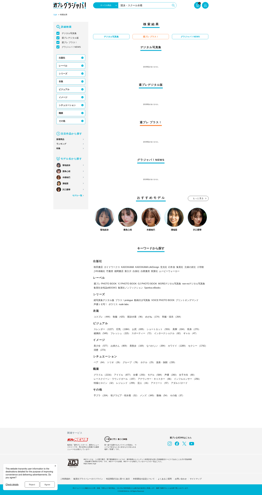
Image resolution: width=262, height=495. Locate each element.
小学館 (200, 267)
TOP (55, 15)
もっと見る (198, 198)
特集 (58, 148)
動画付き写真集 (142, 300)
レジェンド (126, 383)
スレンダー (104, 329)
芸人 (144, 383)
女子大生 (187, 374)
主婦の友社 (190, 267)
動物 (163, 395)
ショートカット (159, 329)
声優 (171, 374)
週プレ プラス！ (69, 42)
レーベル (63, 65)
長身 (193, 329)
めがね (153, 316)
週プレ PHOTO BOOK (105, 283)
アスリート (160, 383)
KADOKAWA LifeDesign (147, 267)
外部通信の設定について (144, 479)
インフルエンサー (187, 379)
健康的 (101, 333)
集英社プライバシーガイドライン (88, 479)
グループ (131, 362)
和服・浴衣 (172, 316)
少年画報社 (99, 271)
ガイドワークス (112, 267)
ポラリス (113, 304)
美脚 (179, 329)
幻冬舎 (171, 267)
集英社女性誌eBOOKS (105, 287)
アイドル (123, 374)
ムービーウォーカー (169, 271)
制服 (119, 316)
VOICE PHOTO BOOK (163, 300)
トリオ (114, 362)
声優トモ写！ (100, 304)
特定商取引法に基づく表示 (118, 479)
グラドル (103, 374)
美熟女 (137, 345)
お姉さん (119, 345)
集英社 (179, 267)
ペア (100, 362)
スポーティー (142, 333)
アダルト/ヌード (179, 383)
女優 (139, 374)
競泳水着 (135, 316)
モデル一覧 (77, 195)
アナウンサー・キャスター (155, 379)
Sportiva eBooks (152, 287)
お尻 (138, 329)
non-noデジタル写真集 (193, 283)
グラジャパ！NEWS (71, 47)
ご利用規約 (65, 479)
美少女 (101, 345)
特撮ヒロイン (104, 383)
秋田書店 (98, 267)
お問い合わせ (181, 479)
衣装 (61, 81)
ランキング (61, 144)
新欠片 (128, 271)
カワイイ (177, 345)
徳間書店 (118, 271)
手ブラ (101, 395)
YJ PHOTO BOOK (127, 283)
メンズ (147, 395)
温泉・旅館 (166, 362)
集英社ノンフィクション (130, 287)
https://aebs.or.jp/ (90, 463)
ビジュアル (64, 89)
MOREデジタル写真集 (169, 283)
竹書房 (109, 271)
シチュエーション (67, 105)
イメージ (63, 97)
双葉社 (154, 271)
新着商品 (60, 139)
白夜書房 (145, 271)
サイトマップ (196, 479)
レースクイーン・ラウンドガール (115, 379)
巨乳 (123, 329)
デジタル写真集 (69, 33)
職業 (61, 113)
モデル (155, 374)
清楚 (100, 350)
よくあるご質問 (165, 479)
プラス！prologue (124, 300)
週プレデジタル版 (70, 38)
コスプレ (103, 316)
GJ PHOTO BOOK (147, 283)
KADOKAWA (127, 267)
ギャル (190, 333)
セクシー (197, 345)
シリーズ (63, 73)
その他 (62, 121)
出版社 (62, 58)
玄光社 (163, 267)
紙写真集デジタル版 (104, 300)
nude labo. (124, 304)
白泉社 (136, 271)
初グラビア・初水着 (125, 395)
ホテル (148, 362)
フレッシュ (120, 333)
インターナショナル (168, 333)
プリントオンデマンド (187, 300)
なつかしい (156, 345)
